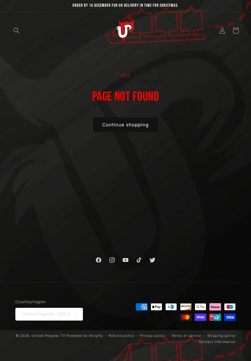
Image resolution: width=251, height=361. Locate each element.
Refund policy (121, 335)
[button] (16, 30)
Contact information (217, 342)
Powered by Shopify (84, 335)
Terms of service (186, 335)
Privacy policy (152, 335)
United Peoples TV (48, 335)
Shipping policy (221, 335)
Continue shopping (125, 125)
